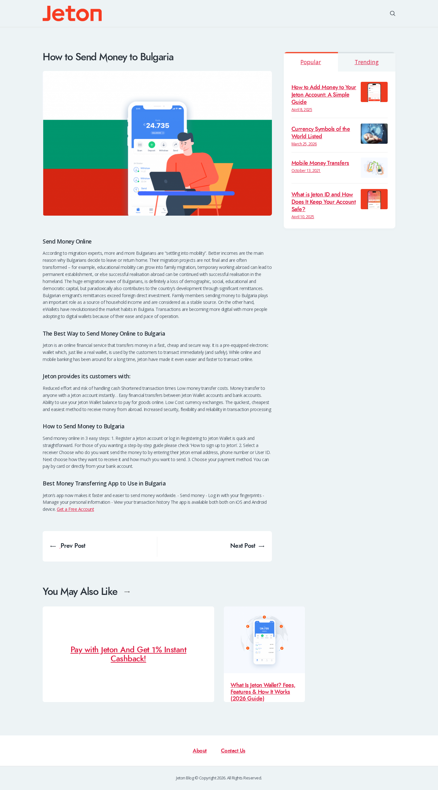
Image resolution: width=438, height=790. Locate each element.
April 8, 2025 (301, 109)
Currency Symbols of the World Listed (320, 132)
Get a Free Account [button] (75, 509)
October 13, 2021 (306, 170)
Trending (367, 62)
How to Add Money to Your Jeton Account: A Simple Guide (323, 95)
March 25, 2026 (304, 144)
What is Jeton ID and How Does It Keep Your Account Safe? (323, 202)
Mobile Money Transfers (320, 163)
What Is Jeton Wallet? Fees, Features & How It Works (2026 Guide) (263, 692)
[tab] (311, 62)
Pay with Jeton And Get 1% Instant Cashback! (129, 655)
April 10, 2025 (302, 216)
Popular (310, 62)
